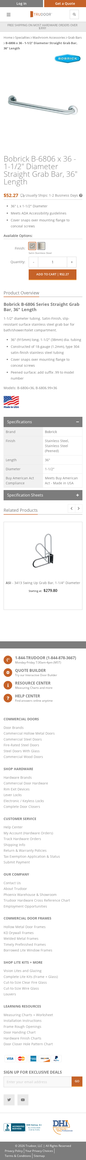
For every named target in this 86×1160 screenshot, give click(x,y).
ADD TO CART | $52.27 (52, 274)
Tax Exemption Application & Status (32, 856)
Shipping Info (14, 844)
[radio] (32, 246)
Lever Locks (13, 795)
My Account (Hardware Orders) (28, 833)
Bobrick (51, 431)
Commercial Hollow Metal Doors (29, 733)
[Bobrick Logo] (67, 58)
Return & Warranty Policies (25, 850)
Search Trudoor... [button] (74, 14)
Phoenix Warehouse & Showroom (30, 894)
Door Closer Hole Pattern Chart (28, 1044)
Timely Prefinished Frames (25, 944)
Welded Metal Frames (21, 938)
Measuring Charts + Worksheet (28, 1015)
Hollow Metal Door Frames (25, 927)
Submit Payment (17, 862)
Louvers (10, 994)
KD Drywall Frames (19, 932)
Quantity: (18, 262)
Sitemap (39, 1156)
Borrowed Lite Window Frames (28, 950)
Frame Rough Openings (22, 1026)
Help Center (13, 827)
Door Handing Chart (20, 1032)
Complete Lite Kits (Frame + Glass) (31, 976)
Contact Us (12, 883)
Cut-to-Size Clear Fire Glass (25, 982)
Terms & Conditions (18, 1156)
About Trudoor (15, 888)
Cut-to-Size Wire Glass (21, 988)
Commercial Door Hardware (26, 783)
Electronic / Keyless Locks (24, 801)
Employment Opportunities (25, 906)
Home (8, 37)
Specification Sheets (25, 495)
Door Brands (14, 727)
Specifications (19, 421)
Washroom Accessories (48, 37)
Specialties (22, 37)
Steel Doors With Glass (22, 751)
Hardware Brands (18, 777)
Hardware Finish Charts (22, 1038)
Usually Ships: (52, 195)
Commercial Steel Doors (23, 739)
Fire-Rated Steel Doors (21, 745)
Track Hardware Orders (22, 838)
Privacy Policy (14, 1151)
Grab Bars (75, 37)
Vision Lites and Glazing (23, 970)
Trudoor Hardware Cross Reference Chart (37, 900)
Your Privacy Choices (39, 1151)
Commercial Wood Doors (23, 756)
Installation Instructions (23, 1020)
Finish (19, 248)
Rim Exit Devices (17, 789)
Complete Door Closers (22, 806)
